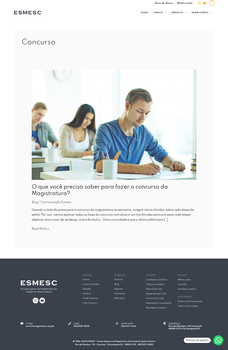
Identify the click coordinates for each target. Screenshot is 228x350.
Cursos (158, 13)
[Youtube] (204, 3)
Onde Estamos (90, 298)
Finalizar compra (187, 289)
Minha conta (184, 3)
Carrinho (182, 284)
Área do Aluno (164, 3)
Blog (35, 202)
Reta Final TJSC (154, 289)
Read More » (40, 228)
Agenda (118, 289)
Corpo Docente (91, 284)
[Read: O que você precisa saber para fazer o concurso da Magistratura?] (114, 124)
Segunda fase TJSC (156, 294)
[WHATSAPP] (117, 323)
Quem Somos (199, 13)
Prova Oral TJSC (155, 298)
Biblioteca (119, 298)
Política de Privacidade (190, 301)
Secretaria (119, 294)
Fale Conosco (90, 303)
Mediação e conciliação (159, 303)
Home (144, 13)
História (87, 294)
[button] (218, 340)
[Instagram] (199, 3)
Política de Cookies (188, 306)
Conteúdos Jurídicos (156, 280)
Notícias (118, 279)
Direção (87, 289)
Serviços (177, 13)
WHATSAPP (127, 323)
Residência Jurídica (156, 308)
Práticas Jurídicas (155, 284)
